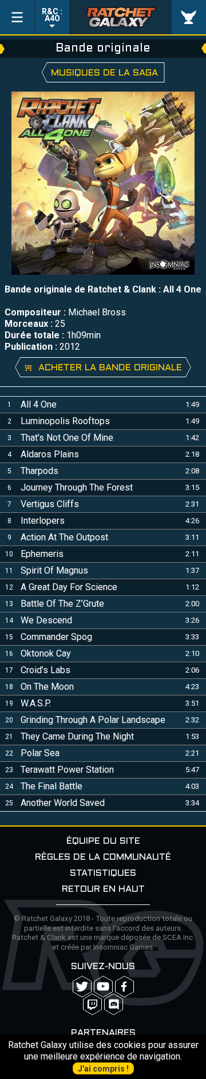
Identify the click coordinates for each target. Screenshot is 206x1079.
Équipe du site (103, 841)
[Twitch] (92, 1004)
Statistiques (103, 873)
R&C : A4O (52, 15)
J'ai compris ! (103, 1068)
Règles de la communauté (103, 857)
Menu (17, 17)
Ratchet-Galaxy (120, 17)
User (189, 17)
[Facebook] (124, 986)
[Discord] (113, 1004)
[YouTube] (103, 986)
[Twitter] (82, 986)
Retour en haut (103, 889)
